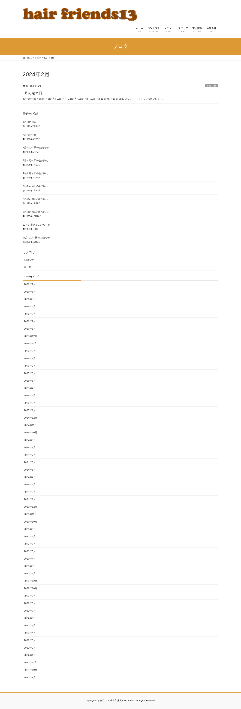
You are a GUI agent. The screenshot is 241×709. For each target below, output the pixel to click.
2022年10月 (30, 588)
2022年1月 (30, 655)
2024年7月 (30, 454)
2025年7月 (30, 365)
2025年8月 (30, 358)
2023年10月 (30, 521)
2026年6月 (30, 291)
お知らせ (211, 85)
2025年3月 (30, 395)
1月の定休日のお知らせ (36, 211)
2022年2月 (30, 647)
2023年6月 (30, 543)
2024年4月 (30, 477)
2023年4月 (30, 558)
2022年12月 (30, 580)
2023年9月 (30, 529)
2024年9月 (30, 440)
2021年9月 (30, 677)
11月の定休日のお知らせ (36, 237)
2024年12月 (30, 417)
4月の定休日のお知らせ (36, 173)
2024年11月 (30, 425)
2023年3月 (30, 566)
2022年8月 (30, 603)
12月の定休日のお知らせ (36, 224)
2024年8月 (30, 447)
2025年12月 (30, 336)
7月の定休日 (29, 134)
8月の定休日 (29, 121)
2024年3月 (30, 484)
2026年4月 (30, 306)
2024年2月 (30, 491)
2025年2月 (30, 402)
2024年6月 (30, 462)
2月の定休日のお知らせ (36, 199)
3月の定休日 (32, 93)
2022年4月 (30, 632)
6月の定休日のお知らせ (36, 147)
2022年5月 (30, 625)
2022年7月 (30, 610)
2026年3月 (30, 313)
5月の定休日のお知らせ (36, 160)
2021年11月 (30, 662)
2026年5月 (30, 299)
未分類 (27, 267)
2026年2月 (30, 321)
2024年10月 (30, 432)
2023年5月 (30, 551)
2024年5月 (30, 469)
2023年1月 (30, 573)
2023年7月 (30, 536)
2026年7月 (30, 284)
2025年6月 (30, 373)
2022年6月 (30, 618)
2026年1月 (30, 328)
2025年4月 (30, 388)
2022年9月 (30, 595)
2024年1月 (30, 499)
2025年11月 (30, 343)
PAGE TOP (232, 685)
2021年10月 (30, 669)
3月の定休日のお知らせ (36, 186)
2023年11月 (30, 514)
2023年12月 (30, 506)
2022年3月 (30, 640)
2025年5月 (30, 380)
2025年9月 (30, 350)
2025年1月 (30, 410)
